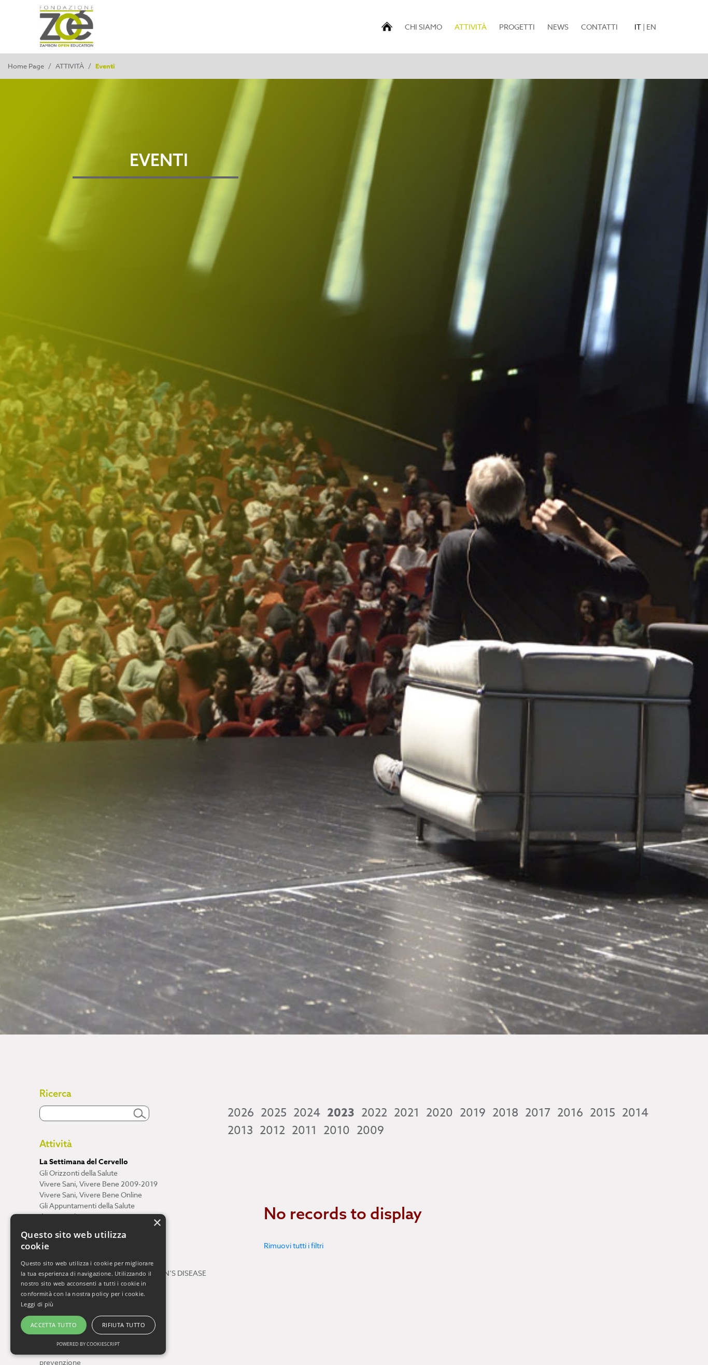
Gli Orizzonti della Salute (78, 1173)
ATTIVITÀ (472, 26)
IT (637, 27)
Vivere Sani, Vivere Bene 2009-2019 (98, 1184)
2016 (570, 1113)
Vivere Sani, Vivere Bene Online (90, 1194)
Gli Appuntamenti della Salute (87, 1205)
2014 (635, 1113)
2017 (537, 1113)
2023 (341, 1113)
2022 (374, 1113)
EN (651, 27)
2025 (274, 1113)
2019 (473, 1113)
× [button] (157, 1223)
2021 (406, 1113)
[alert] (88, 1284)
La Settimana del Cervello (83, 1161)
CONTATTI (599, 27)
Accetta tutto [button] (54, 1325)
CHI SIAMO (423, 27)
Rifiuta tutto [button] (123, 1325)
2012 (272, 1130)
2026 (241, 1113)
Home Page (26, 66)
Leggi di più (37, 1304)
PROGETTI (517, 27)
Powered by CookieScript (88, 1344)
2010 (336, 1130)
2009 (370, 1130)
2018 (505, 1113)
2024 (306, 1113)
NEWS (558, 27)
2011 (304, 1130)
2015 (602, 1113)
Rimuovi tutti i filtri (293, 1245)
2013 (240, 1130)
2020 (439, 1113)
